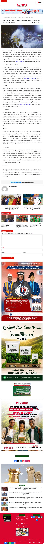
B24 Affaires (40, 542)
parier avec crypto (20, 61)
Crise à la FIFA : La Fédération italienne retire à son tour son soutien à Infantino (7, 224)
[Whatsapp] (10, 543)
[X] (8, 543)
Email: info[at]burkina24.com (22, 520)
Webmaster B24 (6, 22)
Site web (24, 252)
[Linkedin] (12, 543)
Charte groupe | (25, 516)
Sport (11, 17)
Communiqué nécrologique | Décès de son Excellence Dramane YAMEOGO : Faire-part (25, 497)
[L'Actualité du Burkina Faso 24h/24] (22, 5)
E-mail (2, 252)
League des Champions (24, 104)
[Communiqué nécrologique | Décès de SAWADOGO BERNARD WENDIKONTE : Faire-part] (4, 504)
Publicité (17, 518)
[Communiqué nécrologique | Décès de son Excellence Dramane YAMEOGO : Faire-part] (4, 499)
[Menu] (1, 5)
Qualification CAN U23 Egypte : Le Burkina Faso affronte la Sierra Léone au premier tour (36, 224)
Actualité (8, 17)
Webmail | (21, 518)
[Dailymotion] (37, 520)
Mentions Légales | (19, 516)
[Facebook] (5, 543)
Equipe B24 (25, 518)
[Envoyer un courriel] (9, 22)
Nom (2, 247)
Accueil (4, 17)
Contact (22, 517)
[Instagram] (15, 543)
